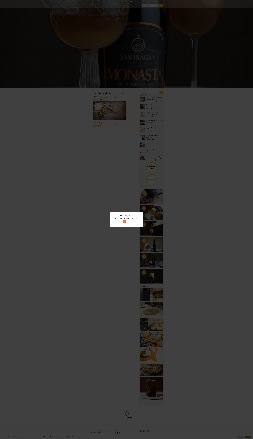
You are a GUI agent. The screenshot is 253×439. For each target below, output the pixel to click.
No (128, 222)
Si (124, 222)
